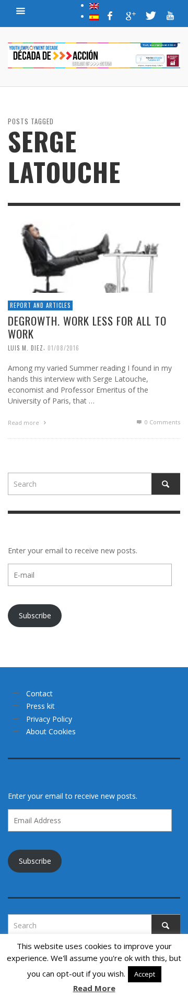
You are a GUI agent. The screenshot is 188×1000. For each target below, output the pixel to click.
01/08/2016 (63, 348)
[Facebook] (110, 15)
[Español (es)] (94, 16)
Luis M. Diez (25, 348)
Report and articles (40, 305)
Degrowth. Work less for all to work (87, 327)
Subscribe (35, 615)
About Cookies (51, 731)
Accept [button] (144, 974)
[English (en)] (94, 5)
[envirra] (21, 10)
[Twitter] (150, 15)
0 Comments (161, 422)
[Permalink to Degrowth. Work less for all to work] (94, 256)
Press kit (40, 706)
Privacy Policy (49, 719)
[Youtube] (170, 15)
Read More (94, 988)
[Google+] (130, 15)
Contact (39, 693)
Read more (24, 422)
